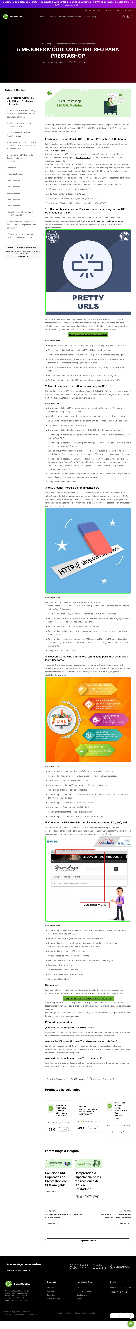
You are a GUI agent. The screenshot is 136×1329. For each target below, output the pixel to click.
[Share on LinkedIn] (88, 62)
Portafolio (62, 17)
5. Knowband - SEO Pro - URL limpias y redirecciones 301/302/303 (20, 158)
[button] (124, 16)
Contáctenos (82, 1295)
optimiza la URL (83, 157)
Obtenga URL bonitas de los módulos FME (88, 334)
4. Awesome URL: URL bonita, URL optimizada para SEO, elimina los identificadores (22, 145)
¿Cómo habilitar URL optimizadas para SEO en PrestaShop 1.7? (21, 235)
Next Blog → (124, 1223)
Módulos (50, 1287)
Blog (94, 17)
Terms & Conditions (22, 1312)
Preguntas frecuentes (16, 174)
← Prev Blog (51, 1223)
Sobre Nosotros (53, 1299)
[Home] (42, 44)
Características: (13, 180)
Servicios (52, 17)
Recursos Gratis (74, 17)
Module (43, 17)
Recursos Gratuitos (84, 1291)
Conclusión (11, 168)
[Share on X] (84, 62)
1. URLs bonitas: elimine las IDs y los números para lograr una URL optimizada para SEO (21, 113)
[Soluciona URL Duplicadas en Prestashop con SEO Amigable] (58, 1163)
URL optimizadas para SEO (57, 151)
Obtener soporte (127, 10)
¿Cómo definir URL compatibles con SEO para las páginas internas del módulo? (21, 224)
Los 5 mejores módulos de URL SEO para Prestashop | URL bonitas (21, 101)
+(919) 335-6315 (118, 1292)
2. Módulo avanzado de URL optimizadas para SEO (19, 124)
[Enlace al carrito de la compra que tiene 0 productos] (132, 16)
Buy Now (63, 1129)
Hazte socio (22, 256)
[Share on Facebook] (92, 62)
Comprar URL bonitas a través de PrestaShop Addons (88, 998)
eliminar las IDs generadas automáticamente (103, 221)
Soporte (86, 17)
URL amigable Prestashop (101, 1079)
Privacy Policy (8, 1312)
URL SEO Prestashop (78, 1079)
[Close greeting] (131, 1316)
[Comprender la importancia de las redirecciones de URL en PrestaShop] (88, 1163)
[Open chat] (131, 1324)
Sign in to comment (88, 1241)
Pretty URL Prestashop (56, 1079)
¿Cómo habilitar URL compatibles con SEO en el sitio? (21, 213)
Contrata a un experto (111, 10)
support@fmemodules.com (120, 1287)
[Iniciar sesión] (128, 16)
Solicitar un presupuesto (17, 1270)
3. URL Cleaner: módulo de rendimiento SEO (18, 134)
